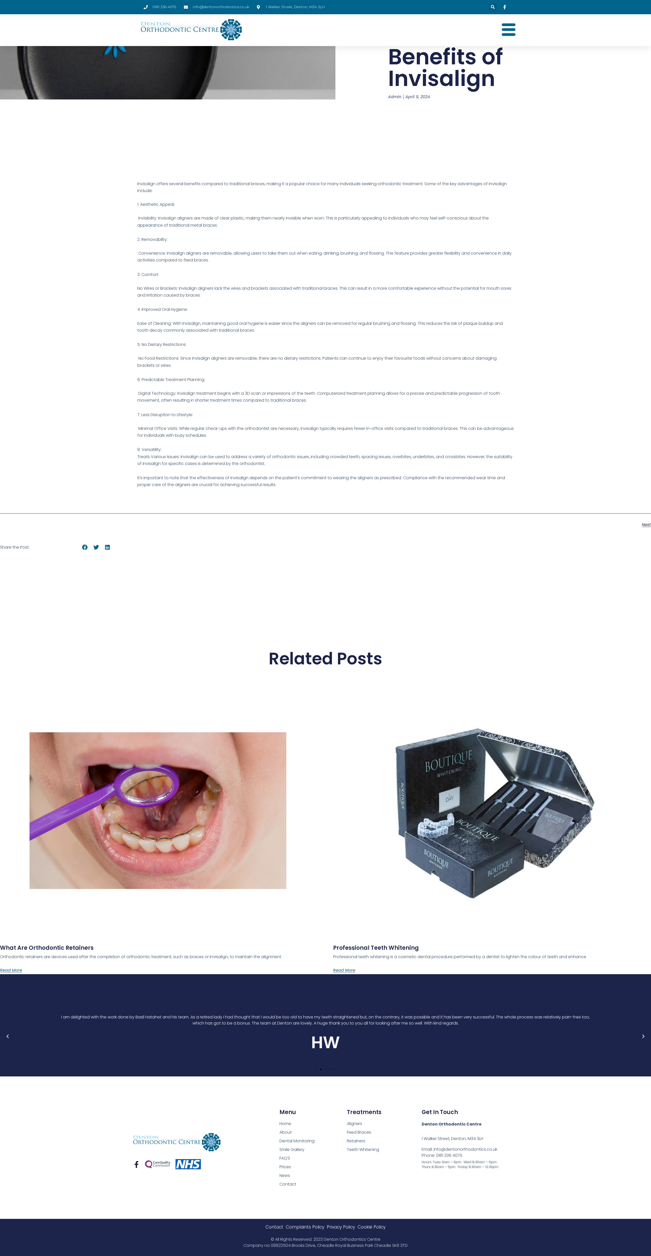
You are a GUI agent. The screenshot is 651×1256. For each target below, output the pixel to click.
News (284, 1175)
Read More (11, 970)
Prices (285, 1167)
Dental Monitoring (297, 1141)
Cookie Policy (372, 1227)
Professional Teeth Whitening (376, 948)
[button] (493, 7)
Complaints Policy (305, 1227)
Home (285, 1124)
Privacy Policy (341, 1227)
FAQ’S (284, 1158)
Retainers (356, 1141)
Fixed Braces (359, 1132)
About (285, 1132)
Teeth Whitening (363, 1149)
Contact (287, 1184)
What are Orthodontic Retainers (47, 948)
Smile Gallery (291, 1149)
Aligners (354, 1124)
